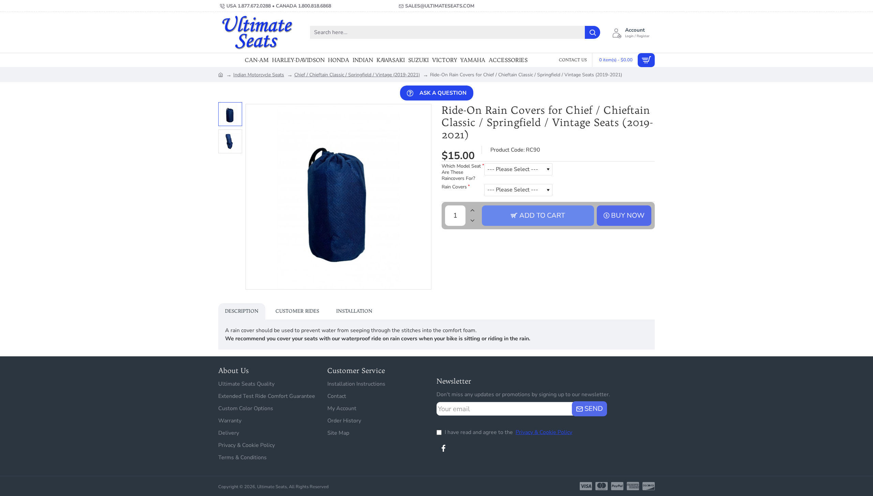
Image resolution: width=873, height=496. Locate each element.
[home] (220, 74)
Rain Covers (454, 187)
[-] (472, 221)
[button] (232, 107)
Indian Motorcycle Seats (258, 75)
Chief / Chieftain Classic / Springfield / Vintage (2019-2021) (357, 75)
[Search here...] (592, 32)
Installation (354, 311)
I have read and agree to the (507, 432)
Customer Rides (297, 311)
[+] (472, 210)
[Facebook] (443, 448)
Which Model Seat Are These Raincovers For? (461, 172)
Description (241, 311)
